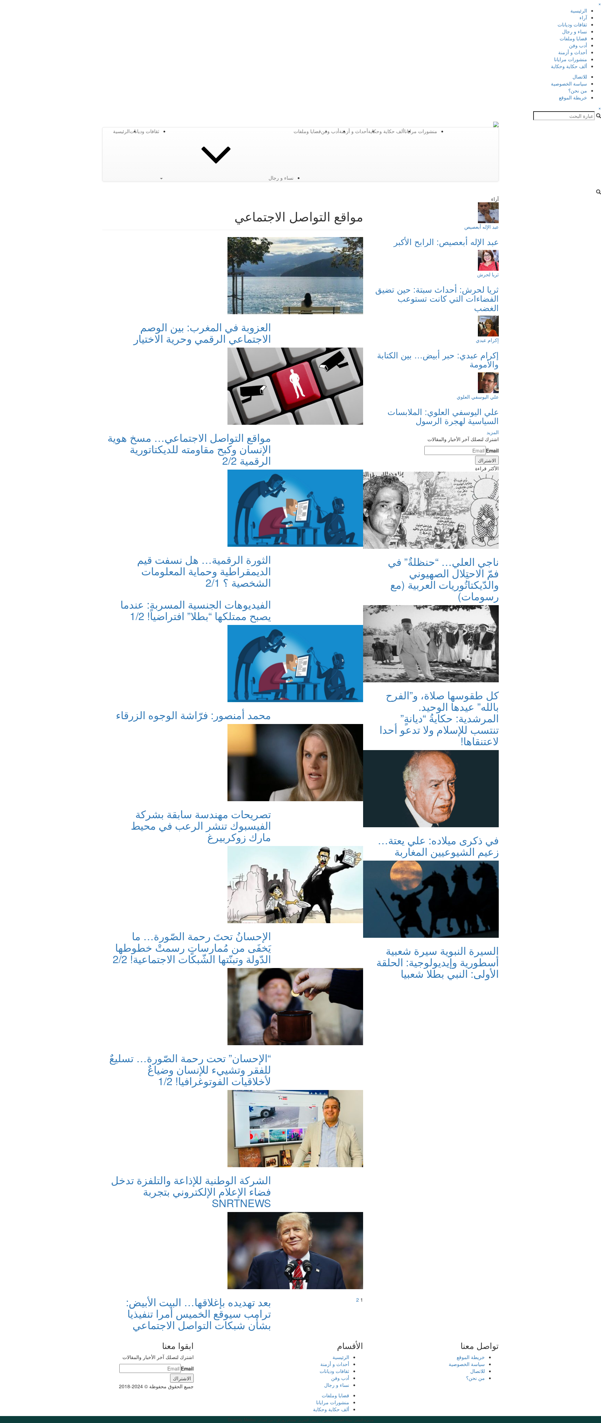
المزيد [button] (493, 432)
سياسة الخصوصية (569, 83)
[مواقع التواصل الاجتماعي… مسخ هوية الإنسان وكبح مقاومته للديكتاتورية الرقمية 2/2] (295, 385)
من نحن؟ (577, 90)
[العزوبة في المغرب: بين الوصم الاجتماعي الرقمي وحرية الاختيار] (295, 274)
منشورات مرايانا (570, 59)
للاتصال (579, 76)
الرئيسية (578, 10)
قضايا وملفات (573, 38)
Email (492, 450)
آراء (583, 17)
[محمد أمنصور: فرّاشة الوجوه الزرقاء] (295, 662)
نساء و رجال (574, 31)
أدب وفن (578, 45)
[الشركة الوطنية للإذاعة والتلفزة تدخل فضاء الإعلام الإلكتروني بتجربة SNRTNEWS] (295, 1127)
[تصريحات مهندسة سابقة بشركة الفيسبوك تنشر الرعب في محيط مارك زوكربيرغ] (295, 761)
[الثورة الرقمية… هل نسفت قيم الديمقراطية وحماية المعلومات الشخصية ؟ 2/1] (295, 507)
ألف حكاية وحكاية (569, 66)
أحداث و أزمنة (572, 52)
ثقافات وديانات (572, 24)
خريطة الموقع (573, 97)
